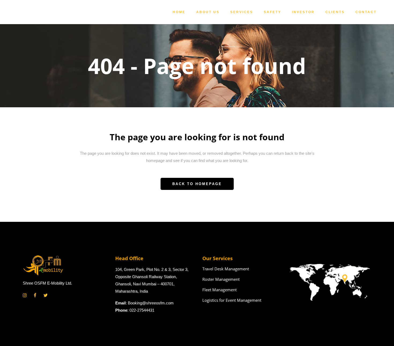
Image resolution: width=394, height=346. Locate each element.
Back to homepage (197, 184)
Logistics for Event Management (231, 300)
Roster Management (221, 279)
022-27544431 (141, 310)
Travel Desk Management (225, 268)
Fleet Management (219, 289)
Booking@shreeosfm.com (151, 303)
